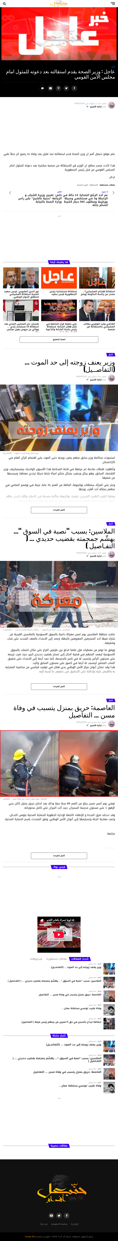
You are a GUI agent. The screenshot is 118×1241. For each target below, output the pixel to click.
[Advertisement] (59, 131)
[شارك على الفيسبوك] (75, 88)
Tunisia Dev (30, 1237)
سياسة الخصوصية (59, 1224)
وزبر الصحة (82, 185)
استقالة (93, 185)
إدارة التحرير (95, 107)
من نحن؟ (44, 1224)
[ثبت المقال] (59, 88)
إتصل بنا (74, 1224)
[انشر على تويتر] (67, 88)
